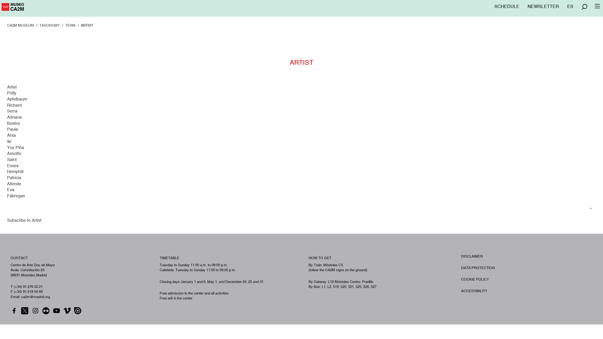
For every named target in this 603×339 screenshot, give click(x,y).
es (570, 6)
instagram (36, 311)
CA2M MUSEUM (20, 25)
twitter (25, 311)
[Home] (33, 9)
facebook (15, 311)
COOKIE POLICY (475, 279)
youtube (57, 311)
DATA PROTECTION (478, 268)
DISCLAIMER (472, 256)
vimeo (68, 311)
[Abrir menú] (584, 7)
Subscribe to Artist (24, 220)
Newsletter (543, 6)
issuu (78, 311)
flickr (46, 311)
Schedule (506, 6)
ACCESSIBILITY (474, 291)
